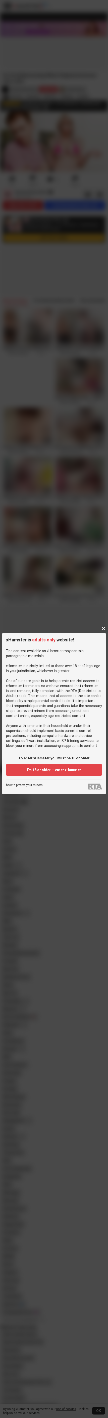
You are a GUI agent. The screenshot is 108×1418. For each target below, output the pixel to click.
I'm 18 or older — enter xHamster (54, 770)
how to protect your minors (24, 785)
